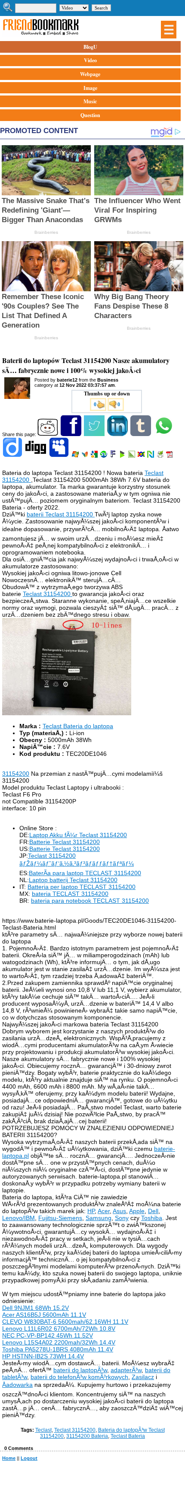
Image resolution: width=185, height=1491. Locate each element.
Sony (122, 1217)
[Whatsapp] (165, 434)
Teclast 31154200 (47, 593)
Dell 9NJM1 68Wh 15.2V (35, 1307)
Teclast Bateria (128, 1436)
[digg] (36, 456)
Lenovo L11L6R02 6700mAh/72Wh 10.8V (58, 1328)
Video (90, 60)
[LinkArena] (132, 456)
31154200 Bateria (87, 1436)
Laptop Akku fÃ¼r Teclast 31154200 (78, 835)
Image (90, 88)
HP (91, 1210)
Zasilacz (143, 1376)
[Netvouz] (151, 456)
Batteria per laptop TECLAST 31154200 (82, 886)
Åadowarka (17, 1384)
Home (8, 1458)
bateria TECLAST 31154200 (70, 893)
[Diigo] (13, 456)
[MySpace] (60, 456)
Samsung (98, 1217)
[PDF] (170, 456)
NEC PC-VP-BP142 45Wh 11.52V (47, 1335)
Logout (29, 1458)
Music (90, 101)
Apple (137, 1210)
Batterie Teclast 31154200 (64, 841)
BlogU (90, 47)
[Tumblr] (141, 434)
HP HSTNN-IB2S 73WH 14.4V (43, 1356)
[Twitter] (95, 434)
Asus (119, 1210)
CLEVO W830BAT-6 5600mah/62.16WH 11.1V (65, 1321)
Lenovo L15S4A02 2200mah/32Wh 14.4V (58, 1342)
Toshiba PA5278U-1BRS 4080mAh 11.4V (57, 1349)
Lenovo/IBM (18, 1217)
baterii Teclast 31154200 (61, 514)
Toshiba (151, 1217)
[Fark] (113, 456)
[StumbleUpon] (104, 456)
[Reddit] (48, 434)
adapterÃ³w (126, 1370)
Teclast (43, 1430)
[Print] (161, 456)
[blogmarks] (123, 456)
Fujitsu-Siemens (60, 1217)
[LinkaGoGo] (142, 456)
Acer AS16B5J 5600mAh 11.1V (44, 1314)
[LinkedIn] (118, 434)
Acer (104, 1210)
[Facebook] (72, 434)
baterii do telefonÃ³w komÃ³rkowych (79, 1376)
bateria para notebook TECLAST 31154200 (90, 900)
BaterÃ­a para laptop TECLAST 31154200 (85, 873)
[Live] (76, 456)
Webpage (90, 74)
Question (90, 115)
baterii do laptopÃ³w (80, 1370)
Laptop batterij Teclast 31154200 (73, 879)
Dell (153, 1210)
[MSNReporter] (85, 456)
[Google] (95, 456)
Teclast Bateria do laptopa (78, 726)
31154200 (15, 773)
